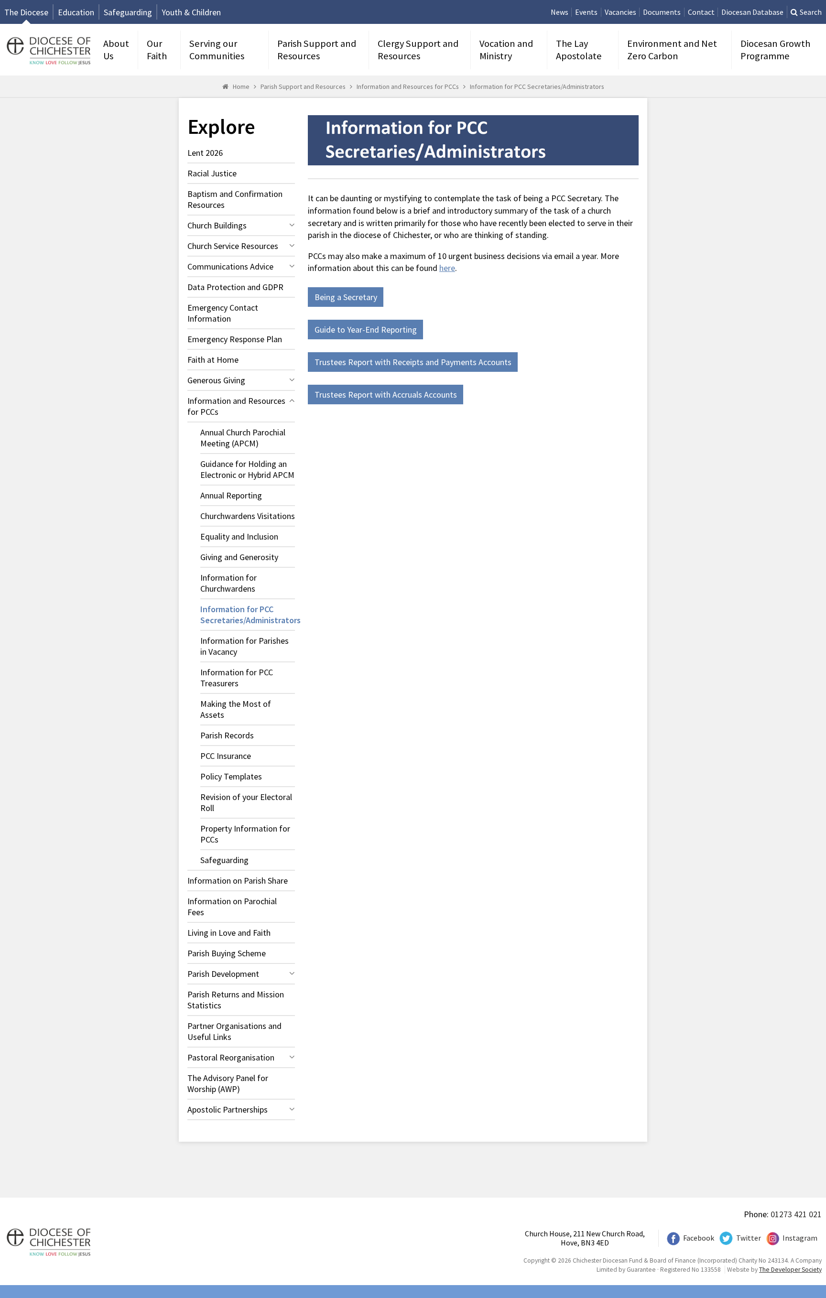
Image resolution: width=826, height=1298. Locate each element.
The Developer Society (790, 1270)
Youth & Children (191, 12)
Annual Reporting (231, 495)
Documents (662, 12)
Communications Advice (230, 266)
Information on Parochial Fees (232, 907)
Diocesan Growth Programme (775, 49)
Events (586, 12)
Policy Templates (231, 776)
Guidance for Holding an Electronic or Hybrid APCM (247, 469)
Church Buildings (217, 225)
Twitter (748, 1238)
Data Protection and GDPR (235, 286)
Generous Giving (216, 380)
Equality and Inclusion (239, 536)
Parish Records (227, 735)
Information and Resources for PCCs (408, 86)
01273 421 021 (796, 1214)
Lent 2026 (205, 152)
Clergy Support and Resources (418, 49)
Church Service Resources (232, 245)
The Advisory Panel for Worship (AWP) (227, 1083)
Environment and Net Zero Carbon (672, 49)
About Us (116, 49)
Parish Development (223, 973)
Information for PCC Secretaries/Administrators (537, 86)
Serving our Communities (216, 49)
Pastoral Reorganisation (230, 1057)
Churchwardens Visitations (247, 515)
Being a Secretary (346, 297)
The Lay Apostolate (579, 49)
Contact (701, 12)
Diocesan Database (752, 12)
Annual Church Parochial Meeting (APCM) (242, 438)
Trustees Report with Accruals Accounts (386, 394)
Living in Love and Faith (229, 932)
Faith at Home (213, 359)
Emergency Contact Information (222, 313)
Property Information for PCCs (245, 834)
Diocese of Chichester (47, 50)
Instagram (800, 1238)
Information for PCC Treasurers (236, 678)
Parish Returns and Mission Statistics (235, 1000)
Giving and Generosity (239, 557)
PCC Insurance (225, 755)
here (447, 267)
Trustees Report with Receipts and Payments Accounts (413, 362)
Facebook (698, 1238)
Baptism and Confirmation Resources (235, 199)
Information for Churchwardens (228, 583)
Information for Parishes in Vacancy (244, 646)
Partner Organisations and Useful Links (234, 1031)
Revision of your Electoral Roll (246, 802)
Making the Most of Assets (235, 709)
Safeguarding (128, 12)
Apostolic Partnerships (227, 1109)
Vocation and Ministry (506, 49)
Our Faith (157, 49)
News (559, 12)
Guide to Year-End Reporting (366, 329)
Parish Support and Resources (316, 49)
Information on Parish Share (237, 880)
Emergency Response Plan (234, 339)
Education (76, 12)
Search (811, 12)
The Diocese (26, 12)
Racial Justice (212, 173)
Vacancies (620, 12)
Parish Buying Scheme (226, 953)
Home (241, 86)
